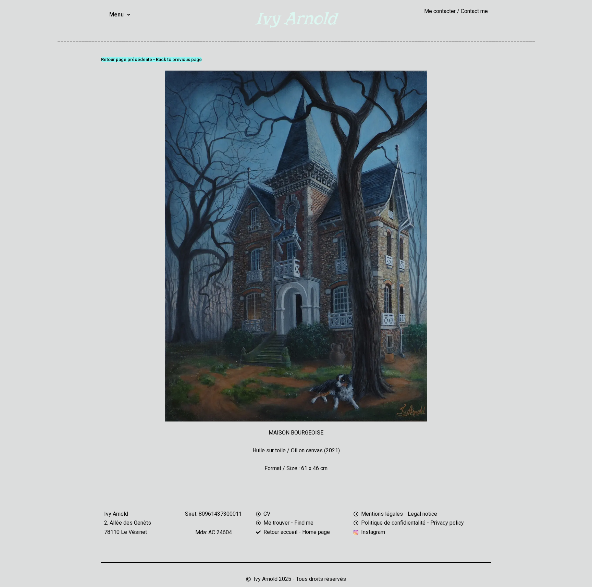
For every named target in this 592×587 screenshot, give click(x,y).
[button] (119, 15)
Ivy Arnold (296, 18)
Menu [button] (116, 14)
